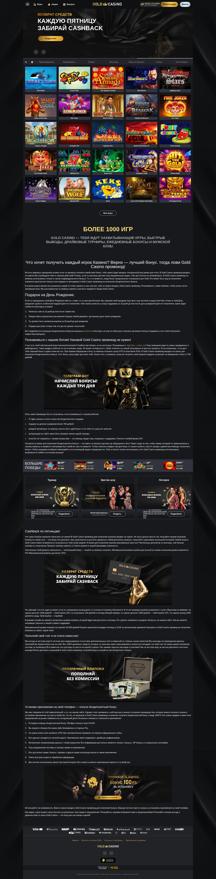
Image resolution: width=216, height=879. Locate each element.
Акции (55, 4)
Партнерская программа (136, 840)
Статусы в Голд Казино (113, 840)
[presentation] (36, 52)
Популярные (69, 62)
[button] (51, 58)
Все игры (114, 62)
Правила (75, 840)
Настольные (182, 62)
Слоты (159, 62)
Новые (91, 62)
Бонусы (71, 4)
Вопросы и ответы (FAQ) (91, 840)
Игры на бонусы (136, 62)
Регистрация (169, 4)
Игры (39, 4)
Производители (46, 62)
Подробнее (46, 38)
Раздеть (117, 514)
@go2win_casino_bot (136, 345)
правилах (88, 331)
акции (66, 712)
